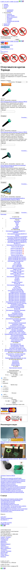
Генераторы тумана (17, 324)
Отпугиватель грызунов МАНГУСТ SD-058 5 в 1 (17, 243)
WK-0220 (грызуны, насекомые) (17, 296)
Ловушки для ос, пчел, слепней (17, 332)
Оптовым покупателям (13, 21)
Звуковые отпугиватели (11, 500)
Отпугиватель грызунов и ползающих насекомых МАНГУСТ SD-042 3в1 (17, 237)
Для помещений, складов (17, 346)
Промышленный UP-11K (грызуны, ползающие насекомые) (17, 304)
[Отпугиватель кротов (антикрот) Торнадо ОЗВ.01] (6, 128)
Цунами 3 (17, 280)
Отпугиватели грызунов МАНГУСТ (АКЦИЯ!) (15, 231)
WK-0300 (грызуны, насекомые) (17, 293)
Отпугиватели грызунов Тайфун (15, 268)
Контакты (6, 25)
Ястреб (17, 226)
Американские (16, 363)
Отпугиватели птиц (15, 344)
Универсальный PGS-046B (17, 306)
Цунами (17, 278)
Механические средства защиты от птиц (15, 349)
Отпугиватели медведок (11, 488)
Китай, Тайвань (15, 365)
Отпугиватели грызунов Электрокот (15, 310)
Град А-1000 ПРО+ (17, 266)
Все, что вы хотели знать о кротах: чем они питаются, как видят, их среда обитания (13, 507)
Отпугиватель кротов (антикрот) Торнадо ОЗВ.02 (14, 101)
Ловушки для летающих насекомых (15, 328)
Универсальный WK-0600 (17, 292)
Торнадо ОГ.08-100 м (17, 246)
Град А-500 (17, 262)
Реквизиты (10, 11)
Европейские (15, 362)
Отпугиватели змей (15, 356)
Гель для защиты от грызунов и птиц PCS (16, 351)
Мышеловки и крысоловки (15, 315)
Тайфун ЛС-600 (17, 269)
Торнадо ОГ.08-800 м (16, 253)
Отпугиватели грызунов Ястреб (15, 307)
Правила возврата (5, 544)
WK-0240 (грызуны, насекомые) (17, 297)
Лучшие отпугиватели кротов (11, 479)
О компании (10, 10)
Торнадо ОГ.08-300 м (16, 250)
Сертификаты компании (4, 540)
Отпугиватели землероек (11, 481)
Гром (17, 224)
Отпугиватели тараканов (17, 337)
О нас (6, 538)
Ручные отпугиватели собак (15, 355)
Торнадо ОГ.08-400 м (16, 252)
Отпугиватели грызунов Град (15, 261)
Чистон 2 (17, 286)
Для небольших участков (17, 345)
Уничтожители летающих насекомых (15, 318)
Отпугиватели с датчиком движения (15, 353)
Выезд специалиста (12, 17)
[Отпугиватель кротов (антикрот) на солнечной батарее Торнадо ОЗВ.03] (6, 161)
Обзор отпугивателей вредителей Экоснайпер (10, 502)
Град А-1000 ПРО (17, 265)
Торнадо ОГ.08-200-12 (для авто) (17, 257)
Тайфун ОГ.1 (17, 275)
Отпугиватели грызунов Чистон (15, 285)
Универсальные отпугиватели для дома (15, 358)
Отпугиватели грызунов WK (15, 290)
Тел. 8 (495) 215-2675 (6, 522)
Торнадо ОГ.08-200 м (16, 248)
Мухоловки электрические (17, 331)
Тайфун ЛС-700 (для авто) (17, 271)
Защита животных (15, 341)
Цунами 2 (17, 279)
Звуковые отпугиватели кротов (9, 478)
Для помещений (17, 320)
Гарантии (9, 14)
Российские (15, 360)
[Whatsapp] (19, 1)
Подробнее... (24, 117)
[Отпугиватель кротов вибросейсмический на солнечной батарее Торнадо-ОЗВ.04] (6, 194)
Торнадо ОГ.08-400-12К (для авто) (17, 259)
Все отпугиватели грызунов (15, 314)
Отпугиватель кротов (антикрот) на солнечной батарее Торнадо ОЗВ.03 (13, 166)
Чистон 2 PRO (17, 287)
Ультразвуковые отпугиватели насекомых (16, 334)
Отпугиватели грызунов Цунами (15, 276)
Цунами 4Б (17, 283)
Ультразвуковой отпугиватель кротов (14, 492)
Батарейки (15, 228)
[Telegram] (21, 1)
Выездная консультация (15, 367)
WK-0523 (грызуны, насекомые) (17, 299)
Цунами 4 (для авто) (17, 282)
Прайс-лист (7, 24)
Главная (6, 4)
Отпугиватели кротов (15, 218)
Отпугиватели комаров (17, 335)
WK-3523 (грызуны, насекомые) (17, 294)
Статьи (9, 22)
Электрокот (17, 311)
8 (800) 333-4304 (14, 1)
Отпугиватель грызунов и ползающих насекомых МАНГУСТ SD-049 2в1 (17, 240)
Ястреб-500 (17, 308)
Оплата (6, 7)
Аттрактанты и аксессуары (17, 325)
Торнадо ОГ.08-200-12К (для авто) (17, 258)
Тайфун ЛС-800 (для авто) (17, 273)
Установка (9, 18)
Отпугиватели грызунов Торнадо (15, 245)
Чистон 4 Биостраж (17, 289)
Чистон (17, 222)
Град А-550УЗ (17, 264)
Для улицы (17, 321)
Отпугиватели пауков (17, 339)
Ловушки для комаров (17, 330)
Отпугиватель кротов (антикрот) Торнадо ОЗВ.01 (14, 132)
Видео (7, 555)
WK (17, 225)
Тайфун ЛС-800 (17, 272)
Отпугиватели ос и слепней (17, 338)
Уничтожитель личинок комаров (17, 327)
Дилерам (9, 19)
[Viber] (23, 1)
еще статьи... (9, 511)
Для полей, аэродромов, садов (17, 348)
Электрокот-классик (17, 313)
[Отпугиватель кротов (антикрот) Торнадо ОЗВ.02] (6, 97)
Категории (3, 214)
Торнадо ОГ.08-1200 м (17, 255)
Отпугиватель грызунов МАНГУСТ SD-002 (17, 234)
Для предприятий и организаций (17, 322)
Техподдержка (10, 15)
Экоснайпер (17, 221)
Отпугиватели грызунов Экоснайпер (15, 301)
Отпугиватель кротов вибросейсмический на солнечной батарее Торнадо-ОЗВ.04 (13, 198)
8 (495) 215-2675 (5, 1)
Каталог (3, 53)
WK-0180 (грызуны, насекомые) (17, 300)
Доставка (6, 5)
